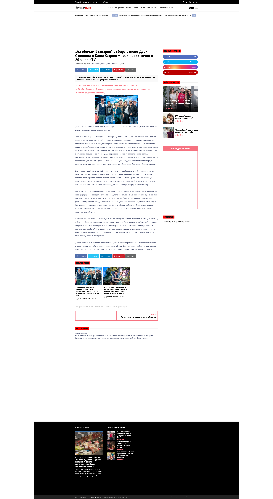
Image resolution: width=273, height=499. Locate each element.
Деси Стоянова (99, 306)
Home (173, 497)
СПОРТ (142, 8)
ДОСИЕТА (129, 8)
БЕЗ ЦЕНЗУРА (119, 8)
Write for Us (104, 2)
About (95, 2)
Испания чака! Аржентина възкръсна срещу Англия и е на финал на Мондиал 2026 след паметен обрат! (128, 15)
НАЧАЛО (110, 8)
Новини (115, 306)
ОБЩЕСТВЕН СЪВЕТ (166, 8)
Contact (195, 497)
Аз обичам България (86, 306)
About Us (180, 497)
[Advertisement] (136, 34)
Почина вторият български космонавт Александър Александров (107, 85)
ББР (169, 15)
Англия (90, 15)
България (167, 221)
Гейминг (180, 221)
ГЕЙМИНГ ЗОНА (152, 8)
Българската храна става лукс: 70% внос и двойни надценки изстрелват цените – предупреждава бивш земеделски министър (88, 462)
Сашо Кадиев (119, 64)
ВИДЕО (136, 8)
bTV (77, 306)
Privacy (188, 497)
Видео (174, 221)
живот (108, 306)
